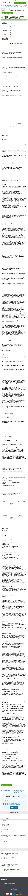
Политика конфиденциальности (8, 882)
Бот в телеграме (4, 820)
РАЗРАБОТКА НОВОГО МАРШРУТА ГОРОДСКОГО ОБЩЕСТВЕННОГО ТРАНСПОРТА (10, 865)
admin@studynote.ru (21, 0)
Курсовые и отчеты (5, 824)
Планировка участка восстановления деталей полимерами (13, 835)
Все (1, 5)
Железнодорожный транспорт (16, 26)
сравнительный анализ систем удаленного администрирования (14, 843)
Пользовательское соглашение (8, 883)
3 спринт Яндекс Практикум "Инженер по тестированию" (12, 828)
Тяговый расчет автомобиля (7, 831)
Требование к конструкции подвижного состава (10, 869)
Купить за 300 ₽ (7, 785)
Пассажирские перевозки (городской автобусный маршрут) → (19, 791)
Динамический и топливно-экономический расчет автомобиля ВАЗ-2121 (14, 840)
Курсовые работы (6, 5)
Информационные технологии (16, 27)
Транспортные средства (15, 28)
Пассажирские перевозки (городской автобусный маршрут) (13, 857)
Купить (7, 13)
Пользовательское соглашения (14, 804)
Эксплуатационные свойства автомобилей (9, 853)
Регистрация (14, 807)
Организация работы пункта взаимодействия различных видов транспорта (14, 816)
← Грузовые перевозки (5, 790)
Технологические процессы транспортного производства (12, 860)
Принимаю (12, 803)
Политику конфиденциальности (14, 803)
